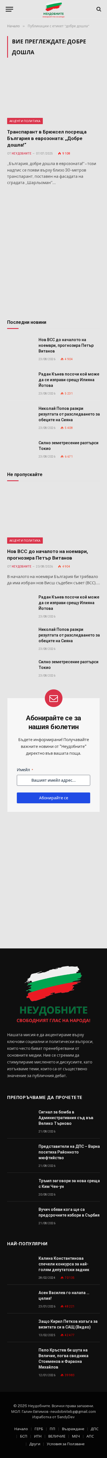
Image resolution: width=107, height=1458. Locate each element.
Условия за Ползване (65, 1444)
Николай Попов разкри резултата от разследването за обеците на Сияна (69, 414)
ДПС (94, 1429)
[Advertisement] (53, 253)
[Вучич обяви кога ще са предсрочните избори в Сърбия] (20, 1216)
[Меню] (9, 9)
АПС (90, 1436)
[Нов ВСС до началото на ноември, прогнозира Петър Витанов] (20, 346)
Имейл (25, 769)
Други (34, 1444)
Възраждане (73, 1429)
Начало (21, 1429)
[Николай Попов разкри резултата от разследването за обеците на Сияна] (20, 415)
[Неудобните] (53, 9)
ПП (52, 1429)
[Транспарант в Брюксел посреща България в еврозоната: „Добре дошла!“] (53, 96)
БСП (23, 1436)
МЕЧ (76, 1436)
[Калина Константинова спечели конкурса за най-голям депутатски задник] (20, 1265)
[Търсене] (98, 9)
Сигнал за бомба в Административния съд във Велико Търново (66, 1118)
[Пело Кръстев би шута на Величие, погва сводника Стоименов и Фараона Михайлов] (20, 1356)
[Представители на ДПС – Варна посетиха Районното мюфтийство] (20, 1153)
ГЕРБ (39, 1429)
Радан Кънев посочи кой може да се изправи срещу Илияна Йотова (69, 380)
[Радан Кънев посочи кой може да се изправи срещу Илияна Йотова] (20, 380)
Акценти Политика (25, 121)
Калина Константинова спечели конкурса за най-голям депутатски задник (64, 1264)
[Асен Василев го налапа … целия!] (20, 1299)
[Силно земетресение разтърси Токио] (20, 449)
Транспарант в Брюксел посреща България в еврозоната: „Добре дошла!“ (46, 138)
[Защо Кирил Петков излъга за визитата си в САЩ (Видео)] (20, 1328)
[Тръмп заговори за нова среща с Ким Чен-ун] (20, 1187)
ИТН (38, 1436)
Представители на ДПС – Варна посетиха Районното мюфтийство (69, 1152)
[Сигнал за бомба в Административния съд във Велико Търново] (20, 1118)
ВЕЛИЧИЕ (56, 1436)
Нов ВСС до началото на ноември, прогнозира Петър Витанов (66, 345)
